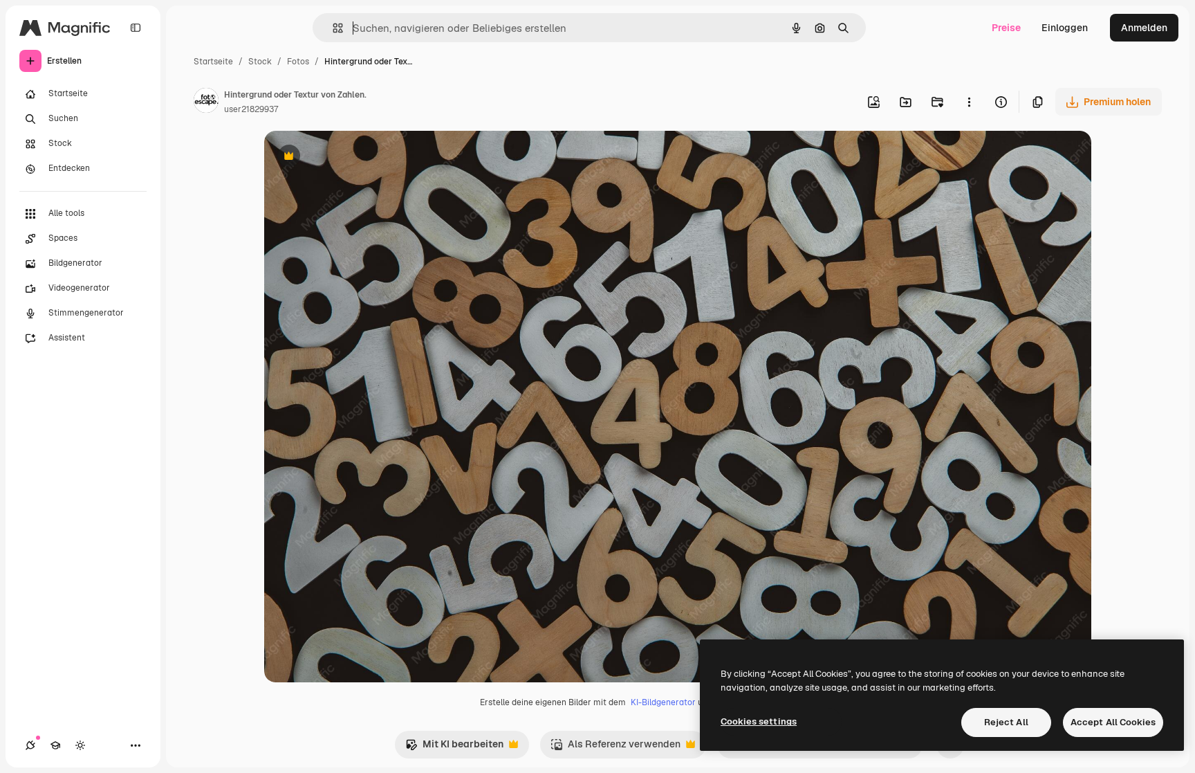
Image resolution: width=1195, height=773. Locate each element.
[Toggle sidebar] (135, 28)
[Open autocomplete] (332, 28)
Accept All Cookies (1113, 722)
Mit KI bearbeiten (454, 748)
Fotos (298, 61)
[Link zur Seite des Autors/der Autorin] (206, 102)
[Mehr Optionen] (969, 102)
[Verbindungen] (30, 745)
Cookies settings (759, 721)
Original (352, 157)
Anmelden (1144, 27)
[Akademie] (55, 745)
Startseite (213, 61)
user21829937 (251, 109)
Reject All (1006, 722)
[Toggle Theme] (80, 745)
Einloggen (1064, 27)
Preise (1006, 27)
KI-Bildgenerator (663, 702)
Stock (260, 61)
